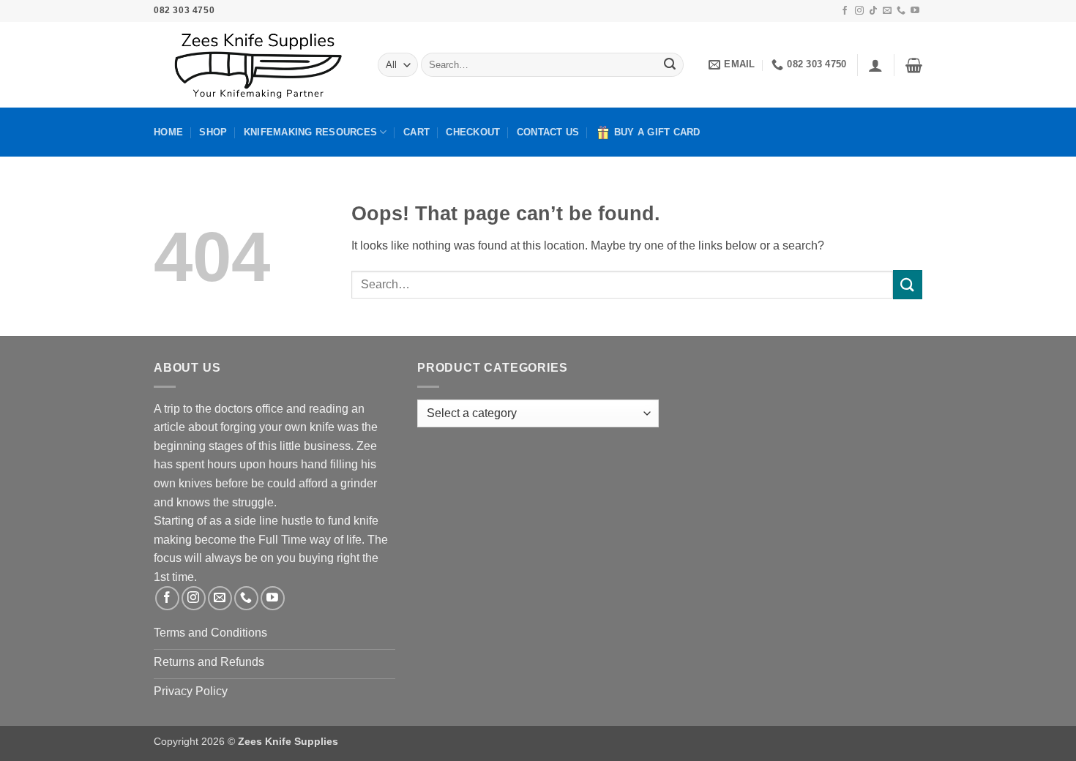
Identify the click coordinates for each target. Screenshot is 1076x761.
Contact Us (548, 132)
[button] (875, 65)
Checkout (473, 132)
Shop (213, 132)
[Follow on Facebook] (844, 11)
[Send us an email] (887, 11)
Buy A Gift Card (657, 132)
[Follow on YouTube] (915, 11)
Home (168, 132)
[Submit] (669, 65)
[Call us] (901, 11)
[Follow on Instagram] (859, 11)
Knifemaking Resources (310, 132)
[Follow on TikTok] (873, 11)
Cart (416, 132)
